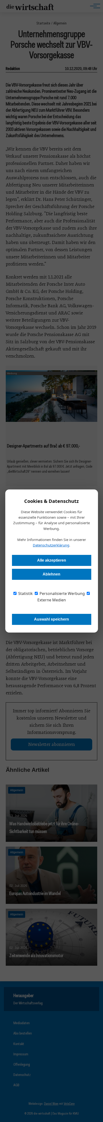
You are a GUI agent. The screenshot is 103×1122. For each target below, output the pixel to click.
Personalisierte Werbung (62, 593)
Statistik (25, 593)
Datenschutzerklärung (51, 545)
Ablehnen (51, 574)
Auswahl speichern (51, 619)
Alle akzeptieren (51, 560)
